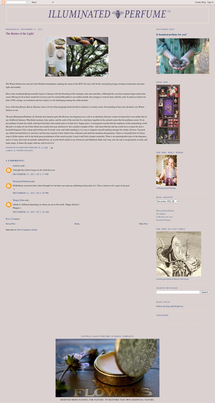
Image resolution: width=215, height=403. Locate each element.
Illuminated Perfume (21, 181)
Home (77, 223)
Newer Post (10, 223)
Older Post (143, 223)
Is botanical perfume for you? (171, 34)
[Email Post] (51, 147)
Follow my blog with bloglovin (169, 306)
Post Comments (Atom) (27, 229)
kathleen (16, 165)
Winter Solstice (25, 150)
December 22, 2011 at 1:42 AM (31, 211)
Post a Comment (13, 218)
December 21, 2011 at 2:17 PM (31, 174)
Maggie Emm (18, 200)
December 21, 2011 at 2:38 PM (31, 192)
